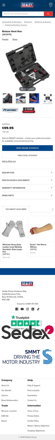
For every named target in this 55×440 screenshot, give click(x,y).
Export (4, 420)
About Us (5, 385)
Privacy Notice (33, 416)
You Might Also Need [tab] (15, 209)
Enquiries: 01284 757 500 (27, 303)
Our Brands (6, 390)
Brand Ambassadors (9, 400)
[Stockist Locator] (51, 5)
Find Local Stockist (27, 155)
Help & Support (34, 385)
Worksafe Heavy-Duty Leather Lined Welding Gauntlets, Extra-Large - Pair (13, 249)
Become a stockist (9, 411)
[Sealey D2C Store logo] (27, 5)
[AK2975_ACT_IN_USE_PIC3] (20, 98)
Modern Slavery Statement (38, 425)
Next (52, 209)
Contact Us (32, 400)
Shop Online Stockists (27, 148)
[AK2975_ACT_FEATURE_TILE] (47, 98)
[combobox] (27, 13)
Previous (47, 209)
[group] (14, 239)
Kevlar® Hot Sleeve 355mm (38, 247)
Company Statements (36, 430)
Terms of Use (33, 411)
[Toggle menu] (3, 5)
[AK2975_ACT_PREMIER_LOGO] (7, 98)
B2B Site (5, 416)
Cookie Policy (33, 420)
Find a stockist (33, 390)
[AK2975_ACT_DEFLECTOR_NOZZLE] (34, 98)
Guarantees (32, 395)
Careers (4, 395)
